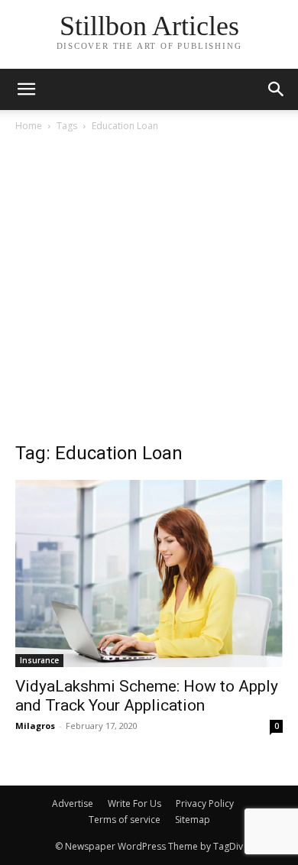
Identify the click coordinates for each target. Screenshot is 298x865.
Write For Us (134, 803)
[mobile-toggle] (26, 89)
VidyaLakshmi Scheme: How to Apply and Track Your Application (146, 695)
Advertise (72, 803)
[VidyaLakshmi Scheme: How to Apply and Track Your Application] (149, 573)
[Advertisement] (149, 291)
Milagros (35, 725)
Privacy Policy (205, 803)
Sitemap (192, 819)
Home (28, 125)
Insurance (39, 660)
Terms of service (124, 819)
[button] (276, 89)
